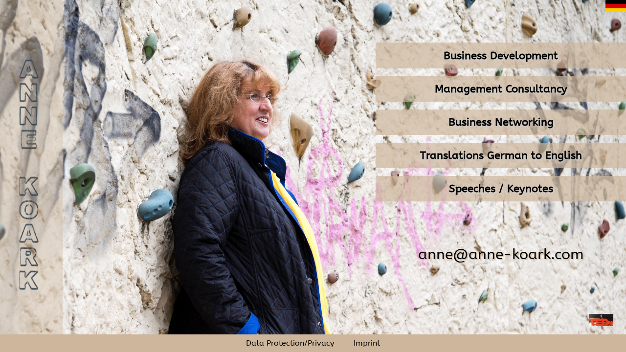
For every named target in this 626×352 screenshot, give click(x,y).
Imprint (367, 343)
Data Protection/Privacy (290, 343)
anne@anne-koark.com (500, 254)
